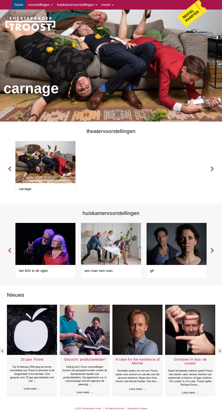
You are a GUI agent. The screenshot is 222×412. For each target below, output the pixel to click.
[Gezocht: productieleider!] (85, 329)
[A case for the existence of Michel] (137, 329)
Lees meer (32, 388)
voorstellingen (38, 5)
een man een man (98, 271)
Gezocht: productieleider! (85, 359)
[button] (9, 169)
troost (105, 5)
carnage (25, 189)
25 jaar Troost (32, 359)
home (19, 5)
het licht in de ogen (33, 271)
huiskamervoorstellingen (75, 5)
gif (152, 271)
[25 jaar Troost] (32, 329)
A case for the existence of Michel (138, 361)
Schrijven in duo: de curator (190, 361)
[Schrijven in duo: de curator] (190, 329)
